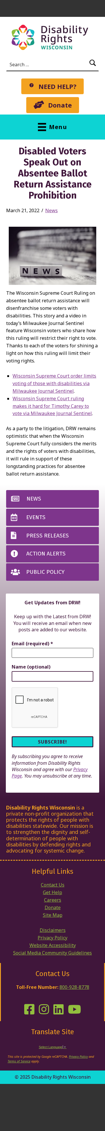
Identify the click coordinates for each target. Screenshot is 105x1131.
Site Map (52, 915)
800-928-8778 (74, 987)
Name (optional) (31, 667)
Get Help (52, 892)
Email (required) (32, 643)
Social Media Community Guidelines (52, 953)
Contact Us (52, 885)
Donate (53, 907)
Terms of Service (19, 1061)
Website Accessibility (52, 945)
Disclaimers (53, 930)
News (51, 210)
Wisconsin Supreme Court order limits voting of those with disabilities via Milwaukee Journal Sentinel (54, 383)
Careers (52, 900)
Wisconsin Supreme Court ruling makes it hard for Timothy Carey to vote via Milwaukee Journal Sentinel (52, 406)
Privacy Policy (52, 938)
